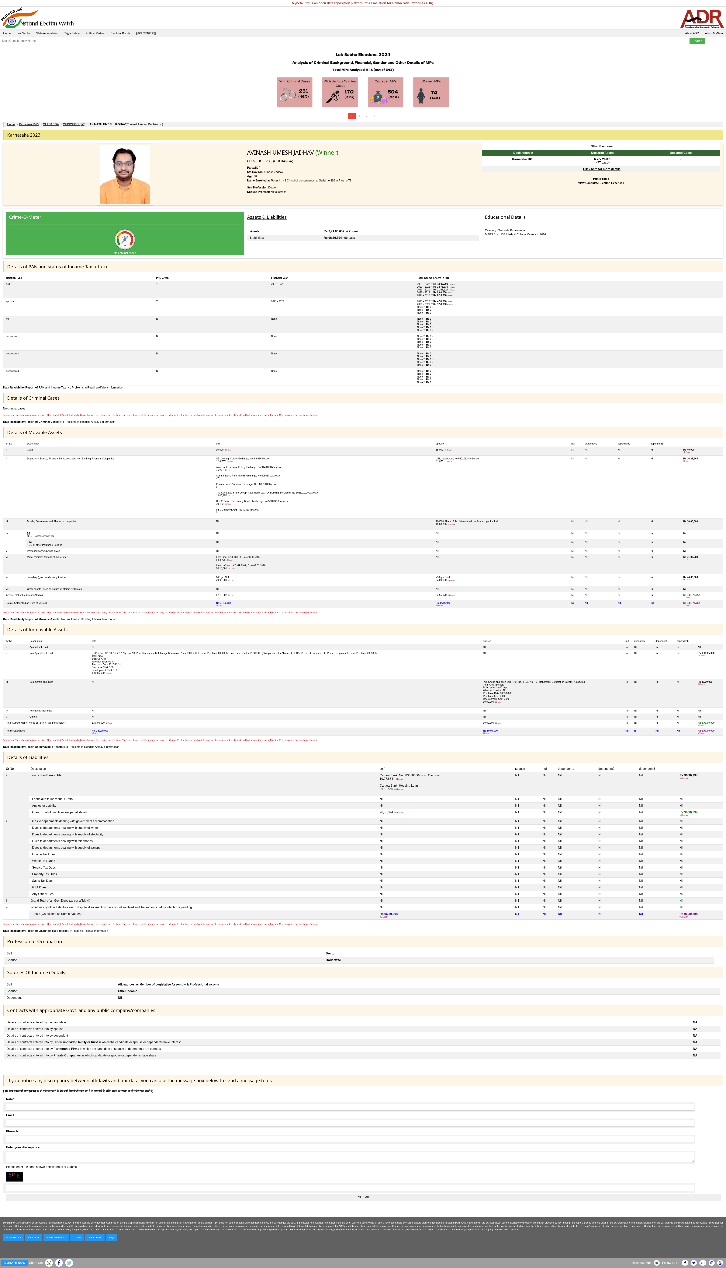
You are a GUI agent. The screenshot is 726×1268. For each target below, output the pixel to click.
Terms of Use (95, 1237)
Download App (642, 1262)
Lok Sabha (23, 33)
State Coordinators (56, 1237)
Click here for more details (602, 169)
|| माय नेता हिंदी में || (146, 33)
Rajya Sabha (72, 33)
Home (7, 33)
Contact (77, 1237)
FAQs (111, 1237)
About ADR (692, 33)
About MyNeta (714, 33)
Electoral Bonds (120, 33)
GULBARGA (51, 124)
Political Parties (95, 33)
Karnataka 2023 (29, 124)
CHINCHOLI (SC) (74, 124)
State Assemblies (47, 33)
